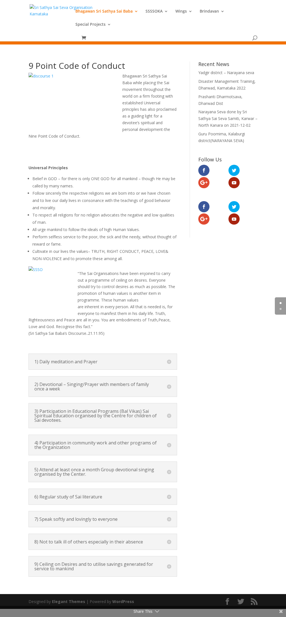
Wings (181, 11)
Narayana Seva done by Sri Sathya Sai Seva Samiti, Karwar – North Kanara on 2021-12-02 (228, 118)
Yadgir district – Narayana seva (226, 72)
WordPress (123, 601)
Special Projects (90, 24)
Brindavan (209, 11)
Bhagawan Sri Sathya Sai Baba (104, 11)
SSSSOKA (154, 11)
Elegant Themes (68, 601)
